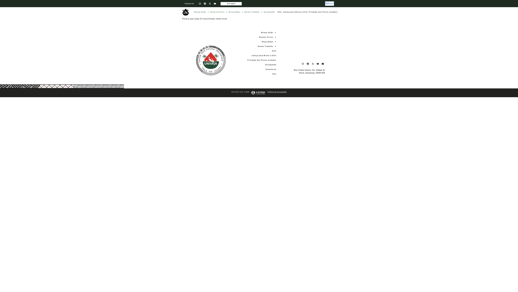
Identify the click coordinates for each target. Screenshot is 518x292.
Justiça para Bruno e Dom (295, 12)
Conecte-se (270, 69)
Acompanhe (269, 12)
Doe (274, 74)
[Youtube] (215, 3)
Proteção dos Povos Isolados (323, 12)
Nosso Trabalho (252, 12)
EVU (280, 12)
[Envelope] (323, 64)
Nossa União (200, 12)
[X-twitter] (210, 3)
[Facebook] (205, 3)
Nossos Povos (217, 12)
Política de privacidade (277, 92)
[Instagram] (200, 3)
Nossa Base (234, 12)
